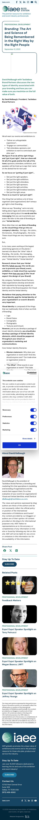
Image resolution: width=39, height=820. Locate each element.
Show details (27, 439)
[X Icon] (20, 2)
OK (19, 445)
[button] (4, 550)
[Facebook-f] (16, 2)
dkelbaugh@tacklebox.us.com (15, 499)
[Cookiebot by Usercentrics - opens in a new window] (28, 373)
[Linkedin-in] (24, 2)
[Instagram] (28, 2)
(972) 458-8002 (8, 792)
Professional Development (17, 24)
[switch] (33, 416)
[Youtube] (31, 2)
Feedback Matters (11, 600)
